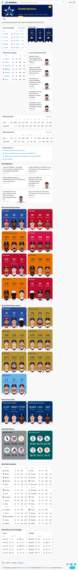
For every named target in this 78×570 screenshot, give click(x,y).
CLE (12, 542)
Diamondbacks (9, 516)
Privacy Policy (46, 567)
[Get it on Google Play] (71, 564)
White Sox (8, 65)
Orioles (33, 481)
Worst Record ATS (34, 432)
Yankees (33, 474)
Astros (33, 510)
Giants (7, 520)
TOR (17, 34)
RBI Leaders (32, 211)
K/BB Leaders (32, 353)
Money (8, 563)
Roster (36, 14)
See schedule (21, 28)
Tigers (33, 500)
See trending (8, 159)
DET (23, 542)
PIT (12, 539)
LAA (49, 549)
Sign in (71, 2)
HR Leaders (6, 211)
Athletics (7, 72)
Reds (6, 504)
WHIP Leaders (33, 331)
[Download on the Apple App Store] (67, 564)
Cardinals (7, 497)
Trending (14, 563)
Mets (6, 484)
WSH (23, 546)
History (45, 14)
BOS (12, 553)
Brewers (7, 490)
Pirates (7, 500)
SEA (12, 549)
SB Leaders (32, 279)
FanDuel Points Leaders (9, 403)
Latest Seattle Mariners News (37, 53)
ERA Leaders (6, 331)
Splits (40, 14)
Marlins (7, 477)
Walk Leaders (6, 375)
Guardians (34, 493)
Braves (7, 470)
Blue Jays (33, 484)
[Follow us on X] (75, 564)
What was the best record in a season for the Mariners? (20, 153)
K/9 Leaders (6, 353)
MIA (23, 539)
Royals (7, 62)
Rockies (7, 523)
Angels (7, 59)
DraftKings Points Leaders (36, 403)
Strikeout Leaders (34, 309)
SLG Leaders (6, 279)
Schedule (31, 14)
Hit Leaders (32, 233)
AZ (49, 542)
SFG (49, 546)
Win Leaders (6, 309)
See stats (48, 116)
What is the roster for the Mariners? (15, 150)
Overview (20, 14)
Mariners (33, 516)
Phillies (7, 474)
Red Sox (33, 477)
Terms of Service (25, 567)
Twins (6, 79)
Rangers (7, 76)
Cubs (6, 493)
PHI (39, 553)
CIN (39, 546)
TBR (39, 539)
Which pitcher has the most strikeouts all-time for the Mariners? (23, 156)
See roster (49, 27)
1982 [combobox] (4, 19)
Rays (32, 470)
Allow (72, 567)
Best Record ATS (8, 432)
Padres (7, 513)
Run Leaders (6, 255)
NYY (23, 549)
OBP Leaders (32, 255)
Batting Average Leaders (10, 233)
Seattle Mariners (27, 8)
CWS (17, 44)
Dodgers (7, 510)
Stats (25, 14)
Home (3, 563)
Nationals (7, 481)
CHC (12, 546)
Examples (20, 563)
